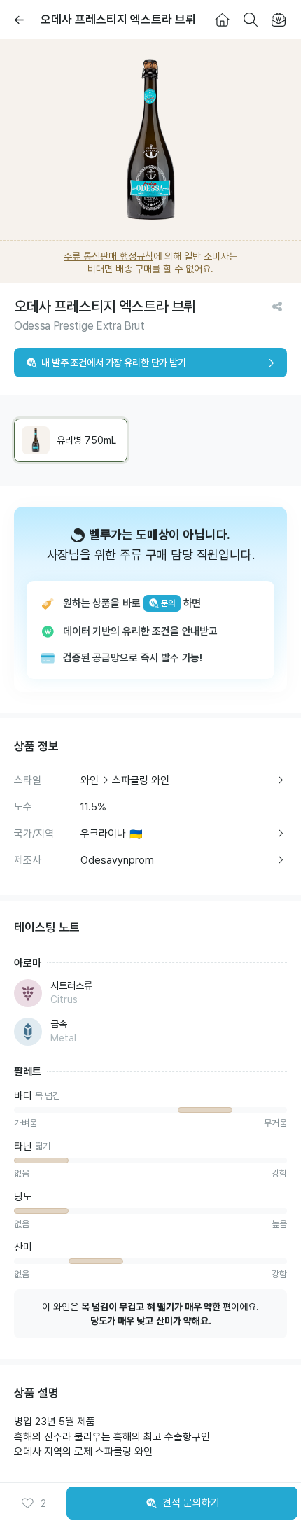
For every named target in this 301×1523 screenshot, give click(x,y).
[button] (33, 1503)
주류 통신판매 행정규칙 (108, 256)
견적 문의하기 (191, 1502)
